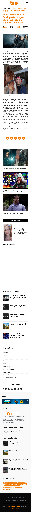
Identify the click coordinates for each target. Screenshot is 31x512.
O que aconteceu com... (10, 377)
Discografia (6, 361)
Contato (7, 500)
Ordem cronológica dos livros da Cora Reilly (18, 306)
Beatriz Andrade (5, 27)
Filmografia (6, 372)
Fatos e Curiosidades (9, 369)
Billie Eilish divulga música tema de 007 (18, 315)
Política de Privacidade (18, 500)
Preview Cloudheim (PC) (18, 324)
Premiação (6, 489)
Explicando (6, 366)
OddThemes (15, 508)
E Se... (5, 363)
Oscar (19, 487)
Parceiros (21, 497)
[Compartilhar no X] (11, 138)
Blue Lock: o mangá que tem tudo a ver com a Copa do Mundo (18, 335)
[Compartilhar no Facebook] (7, 138)
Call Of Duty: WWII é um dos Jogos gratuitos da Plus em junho (18, 297)
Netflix (19, 26)
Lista (12, 485)
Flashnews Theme (14, 506)
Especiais (10, 484)
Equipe (14, 497)
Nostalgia (17, 485)
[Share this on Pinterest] (15, 138)
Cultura (5, 355)
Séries (9, 8)
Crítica (10, 482)
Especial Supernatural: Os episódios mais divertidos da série (18, 468)
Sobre (9, 497)
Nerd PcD (6, 375)
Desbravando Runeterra (10, 358)
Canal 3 (5, 352)
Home (4, 8)
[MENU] (27, 3)
